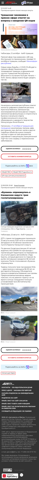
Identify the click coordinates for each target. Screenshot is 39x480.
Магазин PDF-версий (22, 390)
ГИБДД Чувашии (10, 313)
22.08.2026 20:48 (6, 185)
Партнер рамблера (19, 470)
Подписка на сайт (10, 398)
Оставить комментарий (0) (19, 156)
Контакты (6, 387)
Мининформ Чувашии (9, 50)
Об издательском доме (22, 387)
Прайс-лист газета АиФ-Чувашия (16, 404)
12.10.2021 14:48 (6, 8)
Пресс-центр (7, 390)
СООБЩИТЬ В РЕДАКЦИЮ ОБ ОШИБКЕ (17, 411)
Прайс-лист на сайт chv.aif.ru (15, 401)
